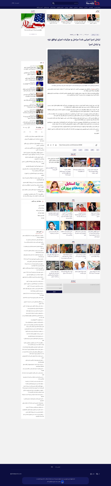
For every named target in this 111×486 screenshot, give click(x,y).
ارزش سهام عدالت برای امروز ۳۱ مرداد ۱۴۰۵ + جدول (33, 272)
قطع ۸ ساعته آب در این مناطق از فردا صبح (35, 274)
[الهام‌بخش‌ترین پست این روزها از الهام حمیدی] (93, 248)
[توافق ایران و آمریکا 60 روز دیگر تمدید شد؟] (33, 20)
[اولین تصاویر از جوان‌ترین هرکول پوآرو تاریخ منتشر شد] (52, 206)
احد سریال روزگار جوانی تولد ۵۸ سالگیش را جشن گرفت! (53, 255)
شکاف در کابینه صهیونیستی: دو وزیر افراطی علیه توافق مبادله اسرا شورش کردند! (65, 172)
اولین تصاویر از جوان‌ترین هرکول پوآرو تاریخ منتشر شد (53, 214)
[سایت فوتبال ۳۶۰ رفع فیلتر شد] (39, 84)
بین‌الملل (81, 7)
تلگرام (93, 474)
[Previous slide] (23, 21)
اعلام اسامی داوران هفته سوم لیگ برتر (30, 101)
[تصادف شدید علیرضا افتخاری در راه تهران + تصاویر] (93, 17)
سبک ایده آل (41, 208)
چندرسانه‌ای (46, 7)
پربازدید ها (38, 127)
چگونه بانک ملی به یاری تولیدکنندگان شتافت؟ (34, 384)
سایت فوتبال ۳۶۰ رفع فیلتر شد (29, 84)
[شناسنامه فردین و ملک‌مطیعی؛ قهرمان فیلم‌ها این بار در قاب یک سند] (80, 206)
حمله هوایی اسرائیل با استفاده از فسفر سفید (34, 313)
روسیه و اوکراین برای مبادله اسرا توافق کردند (78, 170)
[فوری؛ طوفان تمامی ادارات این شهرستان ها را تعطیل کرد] (80, 17)
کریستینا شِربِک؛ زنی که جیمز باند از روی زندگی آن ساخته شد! (29, 112)
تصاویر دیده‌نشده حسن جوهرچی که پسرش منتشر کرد (81, 256)
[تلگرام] (51, 145)
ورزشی (66, 7)
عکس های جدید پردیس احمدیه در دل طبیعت (54, 232)
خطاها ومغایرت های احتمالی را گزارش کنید (35, 261)
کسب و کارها (40, 7)
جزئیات (86, 150)
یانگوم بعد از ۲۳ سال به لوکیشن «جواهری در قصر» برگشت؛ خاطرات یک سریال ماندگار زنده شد (66, 215)
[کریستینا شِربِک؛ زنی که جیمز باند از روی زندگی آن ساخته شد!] (39, 111)
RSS (13, 3)
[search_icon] (53, 3)
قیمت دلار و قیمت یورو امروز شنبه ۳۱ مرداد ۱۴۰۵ (66, 22)
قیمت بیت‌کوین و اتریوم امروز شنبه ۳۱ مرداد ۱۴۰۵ (33, 259)
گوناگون (97, 11)
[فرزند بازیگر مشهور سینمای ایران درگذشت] (80, 265)
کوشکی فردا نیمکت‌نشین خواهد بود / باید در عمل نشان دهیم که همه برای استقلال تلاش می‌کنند (29, 90)
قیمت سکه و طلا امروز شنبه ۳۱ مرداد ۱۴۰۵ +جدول (53, 22)
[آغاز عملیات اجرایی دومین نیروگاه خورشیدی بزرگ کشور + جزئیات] (93, 162)
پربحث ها (25, 127)
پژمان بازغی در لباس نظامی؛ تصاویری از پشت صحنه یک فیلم (80, 233)
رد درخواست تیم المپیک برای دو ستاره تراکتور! (34, 331)
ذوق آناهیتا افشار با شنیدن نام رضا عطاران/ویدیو (34, 329)
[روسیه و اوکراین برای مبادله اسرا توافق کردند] (80, 162)
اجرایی (80, 150)
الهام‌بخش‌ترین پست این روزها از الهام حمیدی (94, 255)
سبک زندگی (53, 7)
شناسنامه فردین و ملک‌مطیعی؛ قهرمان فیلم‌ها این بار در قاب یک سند (80, 214)
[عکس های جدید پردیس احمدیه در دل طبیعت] (52, 225)
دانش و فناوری (60, 7)
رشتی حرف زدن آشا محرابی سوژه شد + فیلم (35, 281)
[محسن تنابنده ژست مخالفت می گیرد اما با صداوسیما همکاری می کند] (66, 225)
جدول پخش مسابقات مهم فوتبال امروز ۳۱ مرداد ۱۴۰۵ (32, 349)
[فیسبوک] (53, 145)
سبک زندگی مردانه (40, 210)
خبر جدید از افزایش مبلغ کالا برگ (37, 291)
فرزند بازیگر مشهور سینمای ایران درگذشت (80, 272)
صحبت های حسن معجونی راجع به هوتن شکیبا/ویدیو (33, 409)
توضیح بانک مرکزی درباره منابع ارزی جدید (35, 308)
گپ (99, 474)
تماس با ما (17, 3)
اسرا (97, 150)
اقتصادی (91, 7)
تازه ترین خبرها (41, 215)
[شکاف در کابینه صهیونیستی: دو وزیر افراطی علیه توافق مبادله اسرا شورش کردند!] (66, 162)
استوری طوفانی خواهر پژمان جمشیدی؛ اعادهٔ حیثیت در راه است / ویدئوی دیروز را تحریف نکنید (93, 234)
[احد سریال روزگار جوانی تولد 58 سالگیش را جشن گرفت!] (52, 248)
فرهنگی (71, 7)
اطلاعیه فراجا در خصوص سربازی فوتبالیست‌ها (34, 322)
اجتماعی (76, 7)
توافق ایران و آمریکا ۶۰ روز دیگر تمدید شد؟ (33, 30)
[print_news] (56, 145)
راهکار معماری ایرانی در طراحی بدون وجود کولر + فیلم (33, 288)
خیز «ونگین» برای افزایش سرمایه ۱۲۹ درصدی (34, 407)
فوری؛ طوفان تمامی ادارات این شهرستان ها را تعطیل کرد (80, 22)
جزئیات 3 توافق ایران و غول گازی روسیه (51, 169)
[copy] (96, 145)
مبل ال (42, 218)
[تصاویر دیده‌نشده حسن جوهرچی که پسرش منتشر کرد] (80, 248)
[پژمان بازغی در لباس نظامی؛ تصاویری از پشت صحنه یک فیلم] (80, 225)
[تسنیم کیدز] (73, 187)
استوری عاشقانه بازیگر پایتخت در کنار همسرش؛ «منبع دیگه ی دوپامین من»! (66, 256)
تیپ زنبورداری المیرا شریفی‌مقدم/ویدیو (34, 166)
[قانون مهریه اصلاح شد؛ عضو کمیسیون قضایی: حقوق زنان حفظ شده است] (39, 67)
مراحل (74, 150)
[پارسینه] (91, 3)
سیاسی (86, 7)
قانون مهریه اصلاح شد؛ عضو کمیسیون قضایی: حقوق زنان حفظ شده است (30, 68)
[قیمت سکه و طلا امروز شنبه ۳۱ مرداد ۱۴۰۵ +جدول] (53, 17)
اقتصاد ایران (41, 205)
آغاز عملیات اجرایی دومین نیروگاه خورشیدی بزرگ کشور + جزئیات (93, 171)
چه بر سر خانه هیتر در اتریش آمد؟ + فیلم (35, 286)
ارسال (54, 292)
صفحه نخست (97, 7)
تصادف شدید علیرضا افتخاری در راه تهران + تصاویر (93, 22)
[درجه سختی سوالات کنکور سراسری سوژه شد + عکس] (39, 78)
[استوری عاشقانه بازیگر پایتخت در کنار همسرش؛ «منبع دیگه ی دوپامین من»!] (66, 248)
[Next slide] (43, 21)
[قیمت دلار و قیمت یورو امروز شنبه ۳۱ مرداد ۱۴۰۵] (66, 17)
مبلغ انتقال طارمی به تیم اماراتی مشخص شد (34, 240)
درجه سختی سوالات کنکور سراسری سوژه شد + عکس (30, 79)
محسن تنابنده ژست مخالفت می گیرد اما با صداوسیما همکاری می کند (66, 233)
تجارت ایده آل (41, 213)
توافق (92, 150)
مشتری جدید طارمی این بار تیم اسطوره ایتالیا (34, 311)
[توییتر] (48, 145)
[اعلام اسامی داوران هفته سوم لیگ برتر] (39, 100)
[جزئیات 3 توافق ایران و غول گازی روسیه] (52, 161)
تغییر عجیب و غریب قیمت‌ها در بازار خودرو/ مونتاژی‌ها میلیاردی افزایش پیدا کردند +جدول (53, 274)
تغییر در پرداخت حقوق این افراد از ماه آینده (35, 334)
